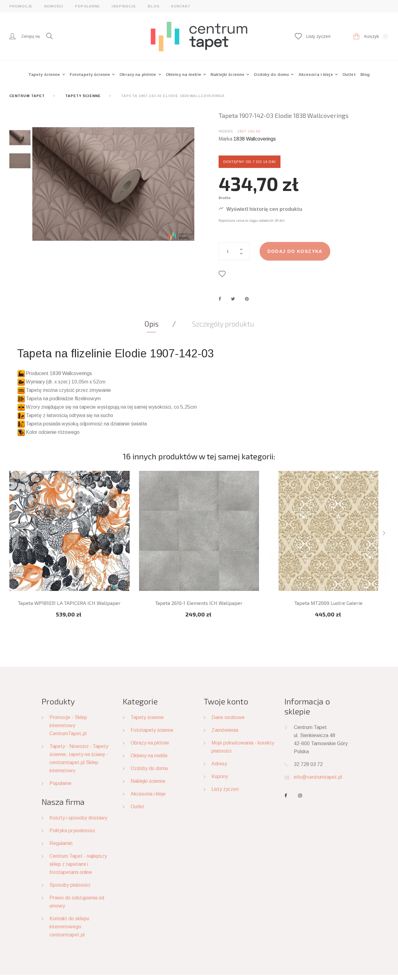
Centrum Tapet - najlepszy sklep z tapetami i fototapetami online (78, 864)
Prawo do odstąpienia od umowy (76, 901)
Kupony (219, 776)
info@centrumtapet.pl (318, 777)
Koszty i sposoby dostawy (78, 817)
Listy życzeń (225, 789)
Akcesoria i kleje (316, 74)
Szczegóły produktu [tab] (223, 323)
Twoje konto (226, 701)
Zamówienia (224, 730)
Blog (153, 6)
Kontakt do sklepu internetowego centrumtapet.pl (69, 926)
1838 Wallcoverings (255, 139)
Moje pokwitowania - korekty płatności (242, 747)
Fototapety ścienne (90, 74)
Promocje (21, 6)
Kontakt (181, 6)
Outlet (349, 74)
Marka (225, 139)
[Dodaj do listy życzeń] (223, 274)
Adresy (219, 763)
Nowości (53, 6)
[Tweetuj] (233, 298)
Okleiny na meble (184, 74)
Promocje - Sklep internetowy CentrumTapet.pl (68, 725)
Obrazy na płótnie (138, 74)
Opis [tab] (151, 323)
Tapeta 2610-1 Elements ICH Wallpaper (199, 603)
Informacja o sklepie (307, 706)
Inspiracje (124, 6)
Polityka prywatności (72, 830)
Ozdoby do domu (272, 74)
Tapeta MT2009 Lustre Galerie (328, 603)
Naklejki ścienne (228, 74)
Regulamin (60, 843)
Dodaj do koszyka (294, 251)
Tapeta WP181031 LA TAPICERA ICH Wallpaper (69, 603)
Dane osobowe (228, 717)
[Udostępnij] (220, 298)
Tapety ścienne (45, 74)
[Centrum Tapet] (199, 36)
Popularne (87, 6)
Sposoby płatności (69, 885)
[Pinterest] (247, 298)
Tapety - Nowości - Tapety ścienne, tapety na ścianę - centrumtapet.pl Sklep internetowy (78, 758)
